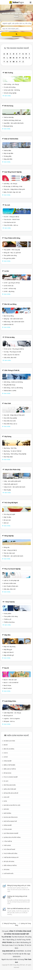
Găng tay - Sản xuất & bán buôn (13, 319)
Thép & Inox (7, 845)
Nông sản (6, 547)
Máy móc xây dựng (9, 646)
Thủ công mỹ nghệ (11, 503)
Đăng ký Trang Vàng (10, 923)
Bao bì (6, 668)
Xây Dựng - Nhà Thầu (10, 448)
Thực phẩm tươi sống (10, 255)
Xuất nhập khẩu (10, 701)
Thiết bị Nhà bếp (9, 117)
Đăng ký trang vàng (18, 885)
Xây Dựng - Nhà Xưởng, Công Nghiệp (15, 454)
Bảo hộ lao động (10, 304)
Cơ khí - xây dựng (9, 291)
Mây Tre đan (7, 517)
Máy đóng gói (8, 649)
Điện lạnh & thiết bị (10, 769)
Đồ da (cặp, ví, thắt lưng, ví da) (13, 186)
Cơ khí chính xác (8, 285)
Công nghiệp (8, 761)
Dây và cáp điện (8, 153)
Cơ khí (6, 271)
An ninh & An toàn (9, 741)
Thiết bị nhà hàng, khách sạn (12, 120)
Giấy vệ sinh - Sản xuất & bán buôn (14, 487)
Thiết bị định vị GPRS (10, 390)
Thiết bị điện (7, 150)
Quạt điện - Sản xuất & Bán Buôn (14, 123)
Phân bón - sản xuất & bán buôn (13, 556)
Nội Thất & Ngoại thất (10, 821)
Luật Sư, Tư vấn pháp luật (11, 580)
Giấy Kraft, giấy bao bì (10, 484)
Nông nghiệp (9, 536)
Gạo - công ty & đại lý (10, 550)
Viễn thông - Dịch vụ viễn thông (13, 388)
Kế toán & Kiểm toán (10, 583)
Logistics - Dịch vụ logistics (12, 718)
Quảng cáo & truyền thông (12, 837)
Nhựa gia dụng (8, 126)
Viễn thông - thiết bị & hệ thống (13, 382)
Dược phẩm (7, 613)
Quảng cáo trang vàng (17, 897)
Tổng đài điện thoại (9, 385)
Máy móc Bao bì (8, 652)
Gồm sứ (6, 523)
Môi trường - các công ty (11, 84)
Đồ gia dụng (8, 106)
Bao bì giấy (7, 490)
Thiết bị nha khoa (9, 622)
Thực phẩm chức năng (11, 616)
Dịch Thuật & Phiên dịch (11, 586)
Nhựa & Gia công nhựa (11, 817)
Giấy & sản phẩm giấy (12, 470)
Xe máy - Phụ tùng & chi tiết (12, 352)
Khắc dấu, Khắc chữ (9, 589)
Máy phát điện (8, 159)
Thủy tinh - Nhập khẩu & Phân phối (14, 189)
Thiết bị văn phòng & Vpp (11, 857)
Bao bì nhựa (7, 685)
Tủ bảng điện (7, 156)
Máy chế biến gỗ (9, 655)
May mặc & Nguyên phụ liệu (12, 805)
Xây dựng (7, 436)
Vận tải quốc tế (8, 715)
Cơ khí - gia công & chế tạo (12, 283)
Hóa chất (7, 403)
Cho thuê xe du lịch (10, 222)
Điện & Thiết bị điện (11, 139)
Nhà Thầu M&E (8, 457)
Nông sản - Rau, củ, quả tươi (12, 252)
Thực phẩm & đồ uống (12, 238)
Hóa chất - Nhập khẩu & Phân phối (14, 415)
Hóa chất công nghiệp (10, 418)
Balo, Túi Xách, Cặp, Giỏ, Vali (12, 192)
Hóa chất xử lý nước (10, 421)
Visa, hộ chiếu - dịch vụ (11, 225)
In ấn (5, 801)
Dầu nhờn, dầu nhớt (10, 357)
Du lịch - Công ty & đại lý (11, 216)
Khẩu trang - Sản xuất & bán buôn (14, 321)
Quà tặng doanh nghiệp (13, 172)
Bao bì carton (8, 688)
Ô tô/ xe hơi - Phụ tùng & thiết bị (14, 349)
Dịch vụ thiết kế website (18, 908)
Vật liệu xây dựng (9, 861)
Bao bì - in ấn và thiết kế (11, 682)
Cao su (6, 753)
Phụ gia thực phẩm (9, 258)
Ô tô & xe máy (10, 337)
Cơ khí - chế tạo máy (10, 288)
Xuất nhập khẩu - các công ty (12, 713)
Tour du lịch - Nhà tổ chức (12, 219)
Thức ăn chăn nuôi (9, 553)
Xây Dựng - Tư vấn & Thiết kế (12, 451)
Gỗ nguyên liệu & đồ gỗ (11, 793)
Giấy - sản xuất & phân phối (12, 481)
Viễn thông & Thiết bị (11, 370)
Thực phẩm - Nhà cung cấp (12, 249)
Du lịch (7, 205)
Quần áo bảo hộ (8, 324)
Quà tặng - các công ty (10, 183)
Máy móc (7, 635)
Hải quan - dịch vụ (9, 721)
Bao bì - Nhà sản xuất (10, 680)
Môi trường (9, 73)
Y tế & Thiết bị (10, 602)
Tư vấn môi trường (9, 87)
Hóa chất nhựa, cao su (10, 424)
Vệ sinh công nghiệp (10, 93)
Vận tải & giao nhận (10, 785)
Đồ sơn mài (7, 520)
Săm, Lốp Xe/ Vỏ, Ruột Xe (11, 355)
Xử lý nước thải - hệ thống (12, 90)
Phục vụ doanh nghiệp (12, 569)
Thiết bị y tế (7, 619)
